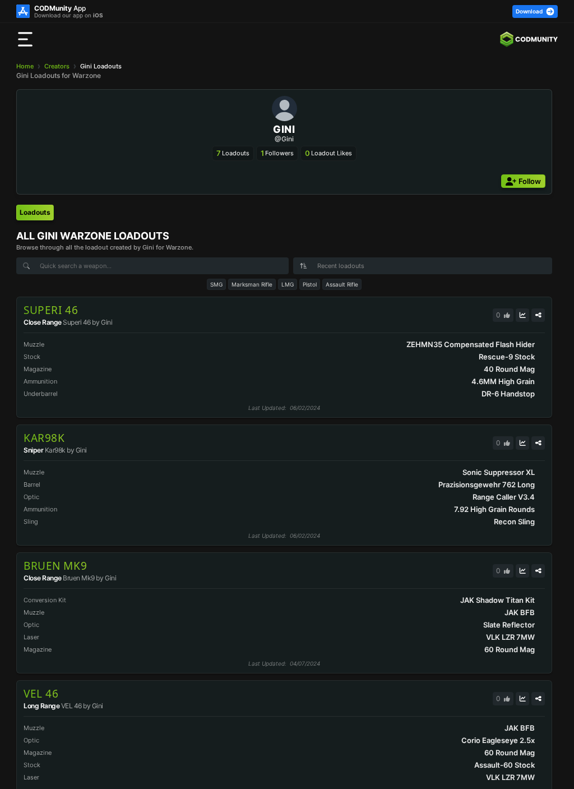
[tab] (35, 212)
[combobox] (422, 266)
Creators (57, 66)
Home (25, 66)
